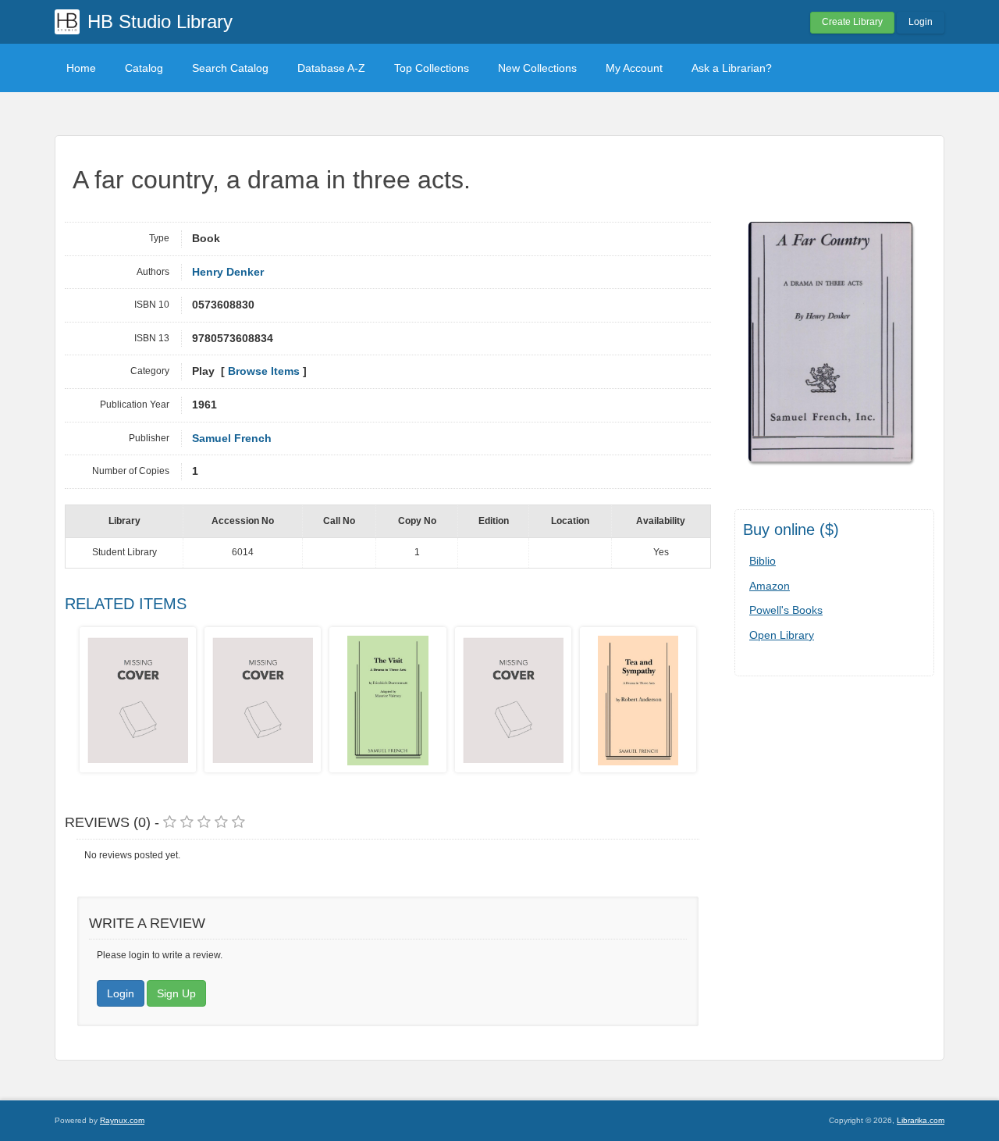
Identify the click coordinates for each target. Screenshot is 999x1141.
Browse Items (264, 371)
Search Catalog (230, 68)
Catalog (144, 68)
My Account (634, 68)
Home (81, 68)
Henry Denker (228, 272)
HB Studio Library (160, 21)
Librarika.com (920, 1120)
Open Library (781, 635)
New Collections (537, 68)
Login (920, 21)
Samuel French (232, 438)
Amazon (769, 585)
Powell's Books (786, 610)
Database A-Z (331, 68)
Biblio (762, 560)
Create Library (852, 21)
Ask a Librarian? (731, 68)
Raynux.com (122, 1120)
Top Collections (431, 68)
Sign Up (176, 993)
